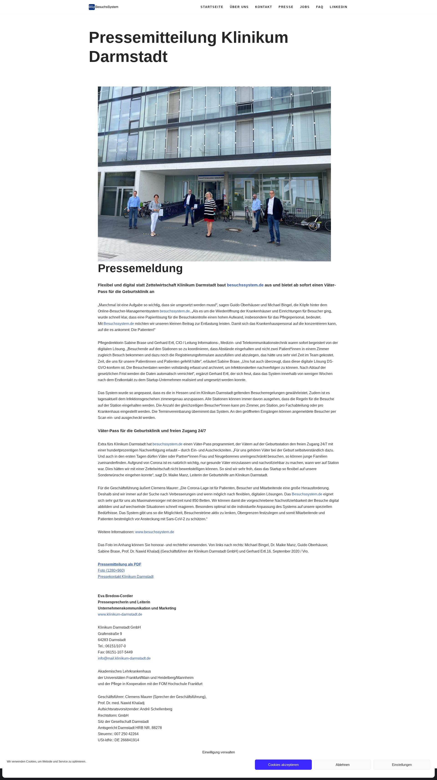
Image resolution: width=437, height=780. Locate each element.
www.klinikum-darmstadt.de (120, 614)
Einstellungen (402, 765)
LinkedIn (338, 7)
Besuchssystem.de (119, 324)
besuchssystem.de (245, 285)
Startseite (212, 7)
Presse (286, 7)
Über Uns (239, 7)
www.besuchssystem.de (154, 532)
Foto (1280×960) (111, 570)
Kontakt (263, 7)
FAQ (319, 7)
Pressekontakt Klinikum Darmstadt (125, 577)
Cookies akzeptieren (283, 765)
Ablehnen (343, 765)
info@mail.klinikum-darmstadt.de (124, 658)
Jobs (305, 7)
